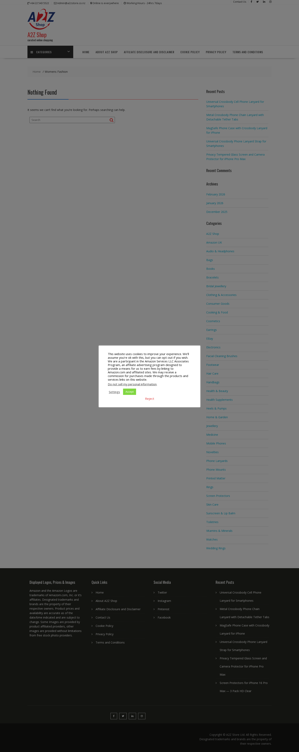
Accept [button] (129, 391)
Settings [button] (114, 392)
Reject (149, 399)
